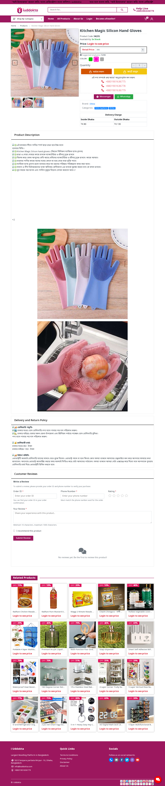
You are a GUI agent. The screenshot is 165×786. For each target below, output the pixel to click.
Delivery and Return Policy (30, 420)
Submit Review (23, 538)
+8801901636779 (145, 11)
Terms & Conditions (69, 755)
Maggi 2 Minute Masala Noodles (85, 612)
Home (13, 26)
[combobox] (82, 9)
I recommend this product (28, 531)
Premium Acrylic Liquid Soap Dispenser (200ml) (63, 649)
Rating (112, 491)
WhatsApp (125, 96)
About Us (64, 766)
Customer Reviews (25, 474)
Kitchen (112, 108)
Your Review (20, 509)
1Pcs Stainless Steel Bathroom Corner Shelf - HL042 (94, 687)
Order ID (18, 491)
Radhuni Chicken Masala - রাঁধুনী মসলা (29, 612)
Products (24, 26)
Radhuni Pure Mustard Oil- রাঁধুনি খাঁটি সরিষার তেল (63, 612)
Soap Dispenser (107, 649)
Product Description (27, 135)
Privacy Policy (66, 759)
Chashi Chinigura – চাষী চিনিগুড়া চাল (115, 612)
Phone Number (69, 491)
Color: (83, 58)
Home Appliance (101, 108)
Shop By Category (25, 19)
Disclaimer (65, 762)
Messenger (105, 96)
